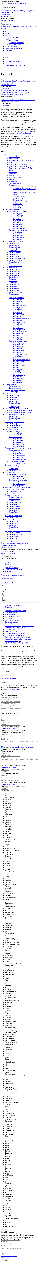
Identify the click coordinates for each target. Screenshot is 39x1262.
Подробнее (5, 88)
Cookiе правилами (13, 689)
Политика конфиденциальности (12, 575)
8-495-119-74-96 (26, 131)
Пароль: (5, 596)
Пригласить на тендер (8, 582)
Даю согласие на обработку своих (14, 727)
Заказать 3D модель (8, 553)
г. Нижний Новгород (20, 3)
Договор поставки (7, 578)
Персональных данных (9, 728)
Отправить (5, 730)
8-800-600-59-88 (6, 16)
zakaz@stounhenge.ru (8, 20)
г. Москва (9, 3)
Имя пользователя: (9, 592)
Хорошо (4, 693)
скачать (8, 678)
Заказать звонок (6, 547)
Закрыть (4, 771)
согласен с (18, 747)
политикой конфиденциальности (22, 747)
